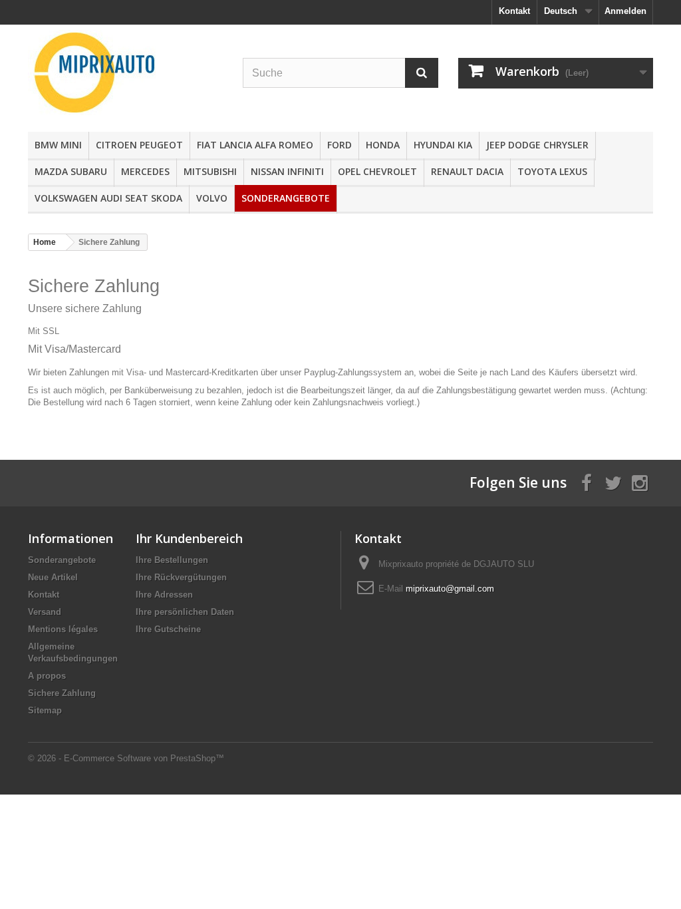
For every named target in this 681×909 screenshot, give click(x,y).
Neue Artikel (53, 577)
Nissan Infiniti (287, 171)
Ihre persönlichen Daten (185, 612)
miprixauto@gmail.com (450, 589)
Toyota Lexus (552, 171)
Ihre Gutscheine (168, 629)
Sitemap (45, 710)
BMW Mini (58, 144)
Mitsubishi (210, 171)
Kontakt (514, 11)
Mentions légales (63, 629)
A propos (47, 676)
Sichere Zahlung (62, 693)
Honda (383, 144)
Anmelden (625, 11)
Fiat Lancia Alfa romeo (255, 144)
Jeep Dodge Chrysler (537, 144)
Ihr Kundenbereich (189, 538)
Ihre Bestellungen (172, 560)
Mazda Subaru (71, 171)
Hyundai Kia (443, 144)
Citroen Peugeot (139, 144)
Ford (339, 144)
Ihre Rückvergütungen (181, 577)
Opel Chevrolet (377, 171)
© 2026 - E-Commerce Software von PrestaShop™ (126, 758)
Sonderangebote (285, 198)
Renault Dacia (467, 171)
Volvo (211, 198)
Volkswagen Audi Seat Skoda (108, 198)
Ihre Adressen (164, 595)
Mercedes (145, 171)
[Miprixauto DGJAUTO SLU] (125, 72)
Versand (44, 612)
